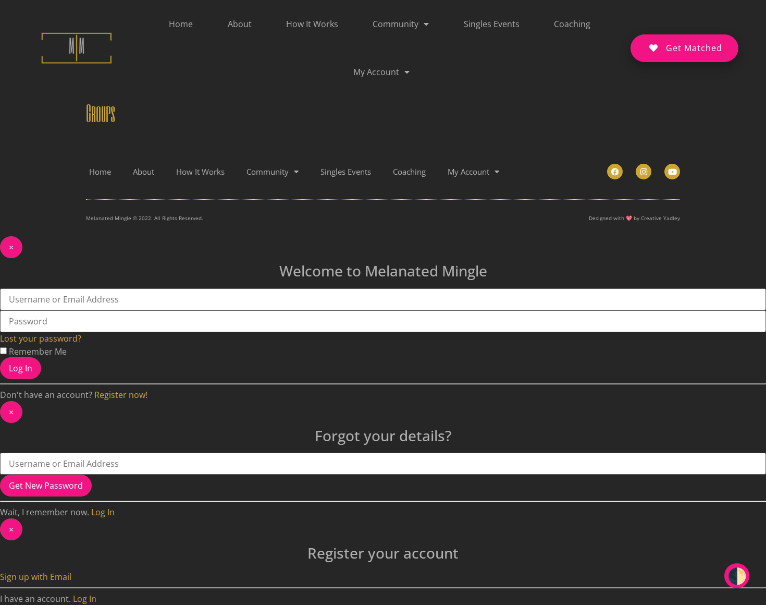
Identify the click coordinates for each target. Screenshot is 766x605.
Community (395, 24)
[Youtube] (672, 171)
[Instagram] (643, 171)
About (240, 24)
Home (181, 24)
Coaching (572, 24)
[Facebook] (615, 171)
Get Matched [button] (694, 48)
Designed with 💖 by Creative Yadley (634, 218)
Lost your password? (40, 338)
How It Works (312, 24)
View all (498, 572)
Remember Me (38, 351)
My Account (376, 72)
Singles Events (492, 24)
